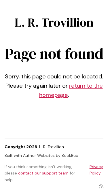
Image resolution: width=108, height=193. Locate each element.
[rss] (101, 185)
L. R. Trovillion (54, 22)
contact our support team (43, 173)
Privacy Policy (96, 170)
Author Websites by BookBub (50, 155)
